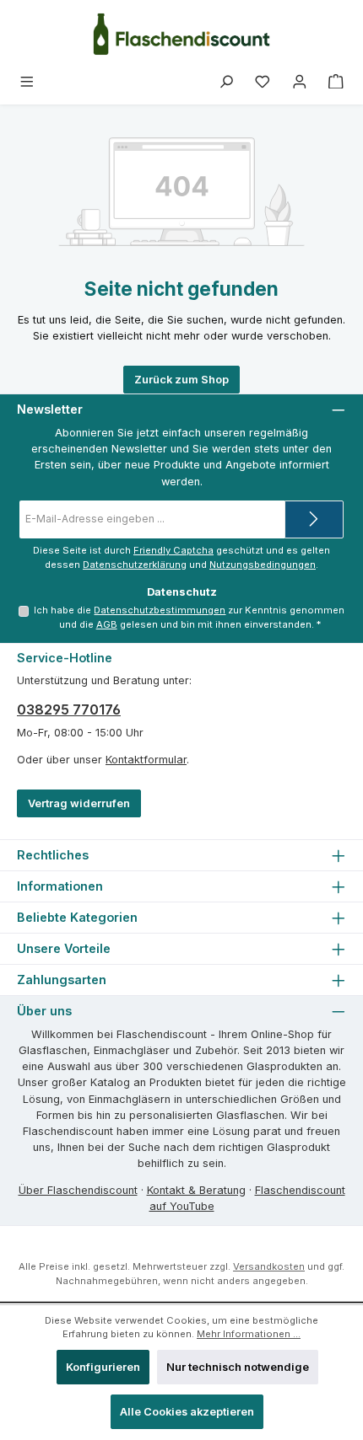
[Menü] (27, 82)
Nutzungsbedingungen (262, 564)
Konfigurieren (103, 1367)
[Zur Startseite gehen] (181, 34)
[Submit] (314, 519)
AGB (106, 624)
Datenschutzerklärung (135, 564)
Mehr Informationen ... (249, 1334)
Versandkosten (269, 1266)
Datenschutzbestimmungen (159, 610)
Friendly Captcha (173, 550)
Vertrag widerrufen (79, 803)
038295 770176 (69, 709)
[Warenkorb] (336, 82)
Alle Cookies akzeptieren (187, 1411)
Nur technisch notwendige (237, 1367)
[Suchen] (226, 82)
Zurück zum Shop (181, 379)
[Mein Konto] (299, 82)
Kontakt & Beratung (196, 1190)
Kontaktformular (146, 759)
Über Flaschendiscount (78, 1190)
